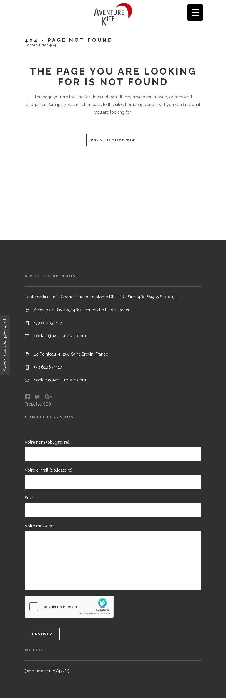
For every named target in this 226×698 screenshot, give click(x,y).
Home (30, 45)
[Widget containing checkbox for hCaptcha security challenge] (69, 607)
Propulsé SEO (38, 404)
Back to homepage (113, 140)
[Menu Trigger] (195, 12)
